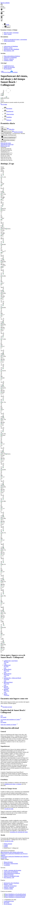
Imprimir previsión (7, 132)
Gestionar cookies (8, 60)
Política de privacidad (9, 67)
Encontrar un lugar (7, 707)
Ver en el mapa (7, 72)
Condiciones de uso (9, 65)
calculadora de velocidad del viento (19, 832)
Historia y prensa (8, 47)
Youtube (23, 897)
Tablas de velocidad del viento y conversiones (15, 39)
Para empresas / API (9, 50)
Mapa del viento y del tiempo (11, 32)
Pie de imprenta (8, 68)
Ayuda (7, 24)
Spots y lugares (8, 34)
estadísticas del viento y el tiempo (12, 784)
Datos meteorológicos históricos (12, 56)
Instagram (23, 895)
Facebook (15, 72)
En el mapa (4, 104)
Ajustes (8, 27)
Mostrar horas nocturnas (8, 140)
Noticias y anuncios (9, 59)
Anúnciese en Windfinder (10, 57)
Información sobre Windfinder (11, 49)
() (7, 144)
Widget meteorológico (9, 41)
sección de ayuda (9, 808)
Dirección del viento (6, 143)
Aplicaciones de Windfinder (11, 46)
